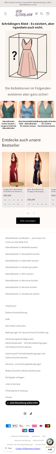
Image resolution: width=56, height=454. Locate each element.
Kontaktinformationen (43, 444)
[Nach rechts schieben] (34, 213)
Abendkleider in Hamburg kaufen (21, 267)
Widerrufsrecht (38, 440)
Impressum (10, 305)
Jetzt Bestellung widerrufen (24, 402)
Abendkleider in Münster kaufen (21, 287)
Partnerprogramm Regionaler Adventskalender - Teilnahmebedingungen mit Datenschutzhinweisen (26, 343)
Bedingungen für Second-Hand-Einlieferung (26, 332)
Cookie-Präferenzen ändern (28, 448)
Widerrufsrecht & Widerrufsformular (23, 370)
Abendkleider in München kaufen (21, 280)
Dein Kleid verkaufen (15, 325)
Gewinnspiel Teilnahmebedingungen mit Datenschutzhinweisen (25, 355)
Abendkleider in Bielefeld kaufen (21, 247)
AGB (7, 319)
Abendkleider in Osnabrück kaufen (22, 293)
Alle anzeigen (28, 220)
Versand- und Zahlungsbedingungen (23, 364)
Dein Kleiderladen (22, 436)
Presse (8, 397)
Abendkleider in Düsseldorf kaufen (22, 254)
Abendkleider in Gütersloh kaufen (22, 260)
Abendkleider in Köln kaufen (19, 273)
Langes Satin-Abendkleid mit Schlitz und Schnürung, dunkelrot (13, 190)
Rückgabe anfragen (14, 377)
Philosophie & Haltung (16, 390)
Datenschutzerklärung (16, 312)
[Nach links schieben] (22, 213)
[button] (5, 14)
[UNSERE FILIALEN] (36, 14)
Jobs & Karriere (12, 384)
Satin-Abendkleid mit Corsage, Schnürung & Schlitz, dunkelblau (35, 190)
